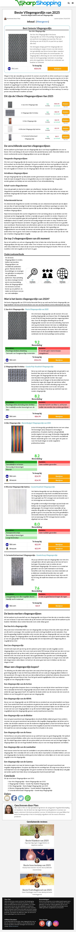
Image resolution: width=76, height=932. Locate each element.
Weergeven (42, 21)
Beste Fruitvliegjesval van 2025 (37, 890)
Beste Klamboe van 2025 (37, 840)
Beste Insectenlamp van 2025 (37, 865)
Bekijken (57, 69)
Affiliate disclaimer (13, 926)
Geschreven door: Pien (13, 18)
